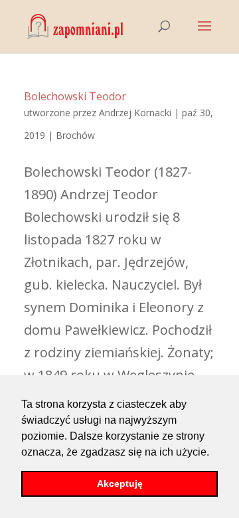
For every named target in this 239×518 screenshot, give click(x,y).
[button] (214, 453)
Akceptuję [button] (120, 483)
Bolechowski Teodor (75, 96)
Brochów (75, 135)
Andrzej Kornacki (135, 112)
